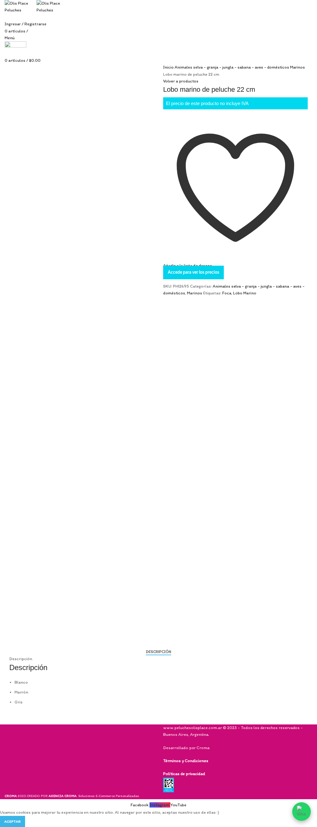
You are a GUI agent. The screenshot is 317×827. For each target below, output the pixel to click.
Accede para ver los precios (193, 272)
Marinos (297, 67)
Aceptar (12, 821)
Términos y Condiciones (185, 760)
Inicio (169, 67)
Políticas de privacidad (184, 773)
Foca (226, 293)
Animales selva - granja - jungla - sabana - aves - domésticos (232, 67)
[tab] (158, 652)
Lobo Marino (244, 293)
